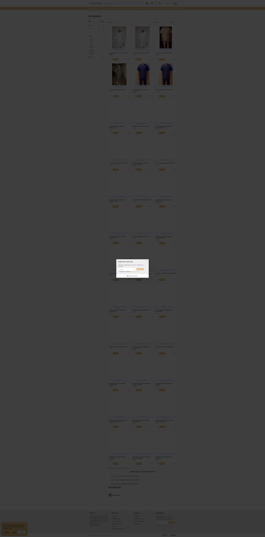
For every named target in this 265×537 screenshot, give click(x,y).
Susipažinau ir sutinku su (129, 271)
